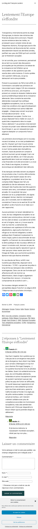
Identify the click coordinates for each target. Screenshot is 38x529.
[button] (35, 501)
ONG (19, 320)
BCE (3, 316)
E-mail (5, 477)
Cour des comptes (12, 316)
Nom (4, 473)
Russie (27, 309)
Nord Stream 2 (12, 320)
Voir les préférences (19, 522)
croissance (22, 316)
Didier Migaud (14, 318)
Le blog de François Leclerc (12, 3)
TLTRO (24, 322)
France (17, 309)
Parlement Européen (28, 320)
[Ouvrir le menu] (35, 3)
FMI (29, 318)
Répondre (9, 416)
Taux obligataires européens (11, 322)
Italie (22, 309)
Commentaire (7, 457)
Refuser (19, 517)
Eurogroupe (23, 318)
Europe (12, 309)
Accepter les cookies (19, 512)
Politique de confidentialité (11, 526)
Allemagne (5, 309)
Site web (5, 481)
